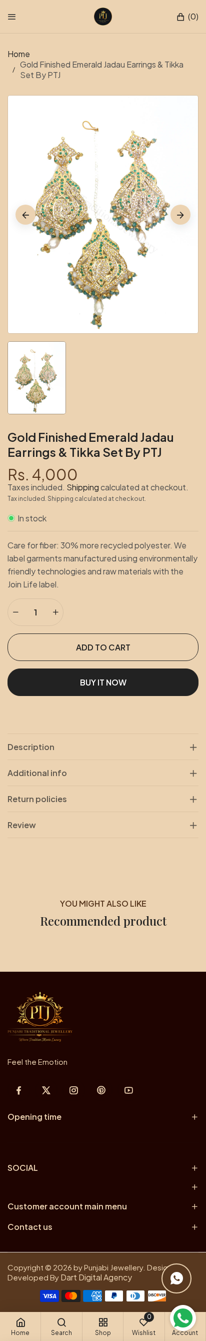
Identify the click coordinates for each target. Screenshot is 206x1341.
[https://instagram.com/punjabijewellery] (73, 1090)
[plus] (55, 612)
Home (19, 54)
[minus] (15, 612)
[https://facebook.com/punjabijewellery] (19, 1090)
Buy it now (103, 682)
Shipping (82, 487)
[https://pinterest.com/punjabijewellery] (101, 1090)
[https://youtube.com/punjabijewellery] (129, 1090)
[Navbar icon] (12, 16)
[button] (187, 17)
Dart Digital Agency (96, 1277)
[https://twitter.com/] (46, 1090)
